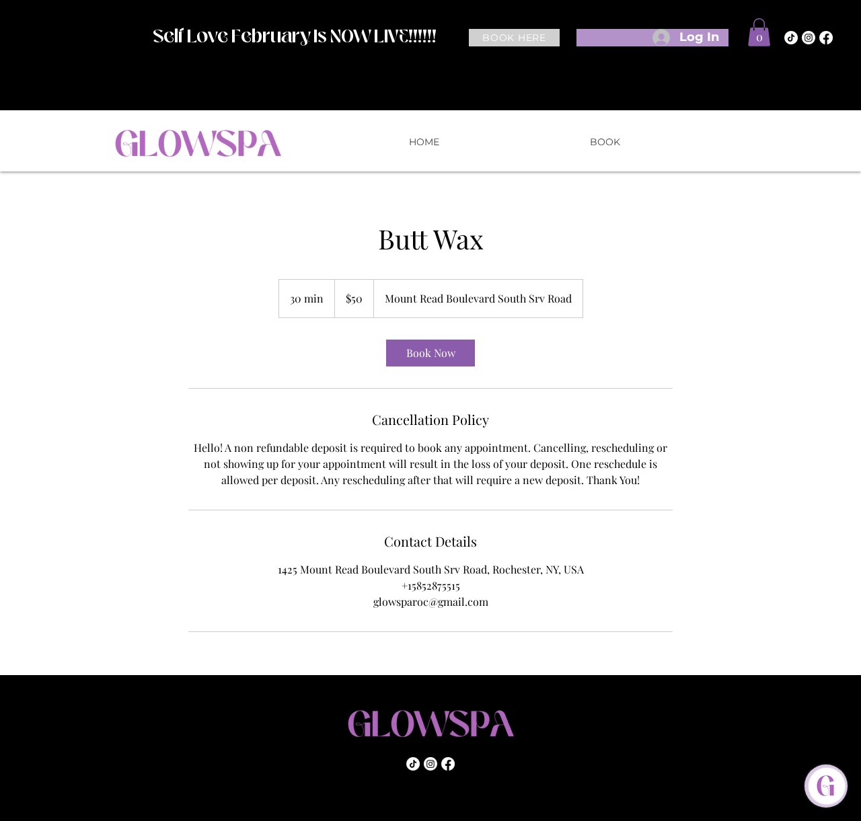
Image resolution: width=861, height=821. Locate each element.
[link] (430, 353)
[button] (759, 32)
